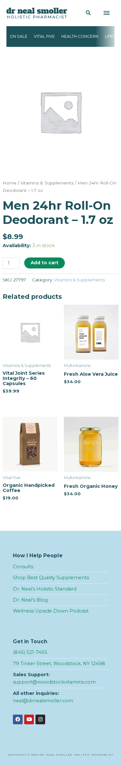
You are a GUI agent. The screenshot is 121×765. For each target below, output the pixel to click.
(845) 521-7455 (30, 652)
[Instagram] (40, 719)
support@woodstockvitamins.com (54, 682)
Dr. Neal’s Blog (30, 600)
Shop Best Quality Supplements (51, 578)
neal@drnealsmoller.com (43, 701)
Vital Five (44, 36)
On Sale (18, 36)
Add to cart (44, 262)
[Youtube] (29, 719)
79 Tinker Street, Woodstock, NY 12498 (59, 663)
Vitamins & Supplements (47, 182)
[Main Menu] (106, 13)
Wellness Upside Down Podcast (51, 611)
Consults (23, 567)
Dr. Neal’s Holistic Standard (44, 589)
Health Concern (79, 36)
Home (9, 182)
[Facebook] (18, 719)
